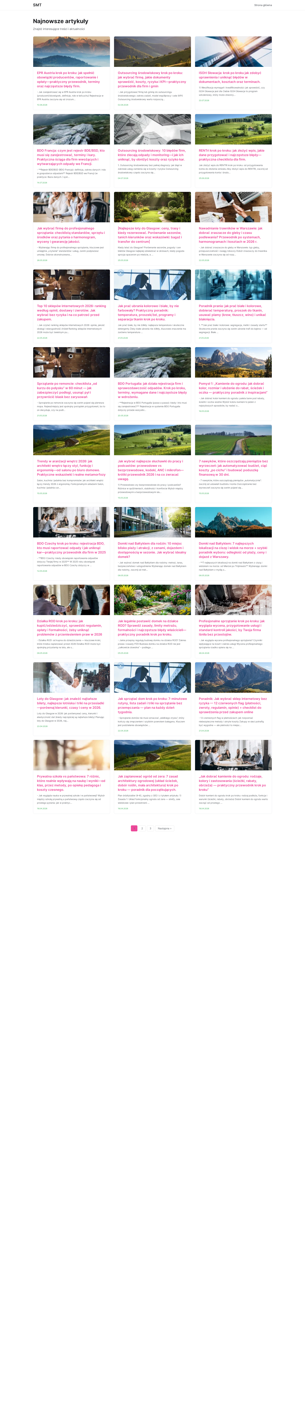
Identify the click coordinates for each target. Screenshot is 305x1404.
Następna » (165, 828)
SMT (37, 5)
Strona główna (263, 5)
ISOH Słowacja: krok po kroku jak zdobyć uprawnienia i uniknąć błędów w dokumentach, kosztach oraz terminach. (230, 77)
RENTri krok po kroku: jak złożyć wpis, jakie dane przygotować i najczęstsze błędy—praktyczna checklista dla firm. (231, 155)
